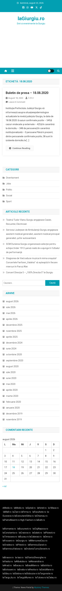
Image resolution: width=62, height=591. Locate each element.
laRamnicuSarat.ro (37, 544)
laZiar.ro (16, 512)
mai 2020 (10, 384)
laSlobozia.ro (31, 573)
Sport (9, 201)
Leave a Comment (17, 102)
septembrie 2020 (14, 360)
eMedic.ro (7, 508)
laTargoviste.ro (45, 573)
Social (9, 195)
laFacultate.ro (39, 512)
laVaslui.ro (8, 561)
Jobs (8, 183)
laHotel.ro (42, 508)
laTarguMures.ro (25, 577)
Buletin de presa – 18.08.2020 (27, 93)
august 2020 (12, 366)
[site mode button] (51, 70)
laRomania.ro (9, 528)
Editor (31, 98)
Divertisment (12, 177)
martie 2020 (12, 396)
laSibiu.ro (7, 573)
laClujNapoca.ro (40, 528)
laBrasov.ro (8, 557)
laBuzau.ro (23, 536)
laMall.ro (7, 512)
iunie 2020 (11, 378)
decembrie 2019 (14, 413)
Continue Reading (21, 148)
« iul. (5, 486)
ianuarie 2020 (13, 407)
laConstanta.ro (10, 532)
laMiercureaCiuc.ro (38, 540)
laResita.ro (33, 569)
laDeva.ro (47, 536)
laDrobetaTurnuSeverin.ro (37, 548)
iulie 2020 (11, 372)
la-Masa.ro (53, 508)
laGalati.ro (37, 532)
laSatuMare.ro (46, 569)
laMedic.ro (19, 508)
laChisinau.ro (41, 516)
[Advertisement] (31, 50)
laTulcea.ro (41, 577)
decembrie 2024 (14, 342)
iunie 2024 (11, 348)
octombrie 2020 (14, 354)
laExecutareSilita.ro (24, 516)
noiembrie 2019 (14, 419)
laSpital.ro (31, 508)
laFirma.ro (26, 512)
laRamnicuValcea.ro (13, 548)
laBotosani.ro (9, 569)
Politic (9, 189)
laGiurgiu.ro (31, 18)
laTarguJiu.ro (10, 577)
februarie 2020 (13, 402)
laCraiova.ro (25, 532)
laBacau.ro (18, 565)
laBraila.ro (22, 569)
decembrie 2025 (14, 325)
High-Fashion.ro (28, 520)
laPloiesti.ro (49, 532)
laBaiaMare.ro (32, 565)
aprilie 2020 (12, 390)
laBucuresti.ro (24, 528)
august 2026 (12, 301)
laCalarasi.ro (35, 536)
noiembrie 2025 (14, 331)
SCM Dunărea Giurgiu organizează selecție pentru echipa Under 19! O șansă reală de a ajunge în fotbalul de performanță (32, 248)
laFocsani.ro (8, 540)
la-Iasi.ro (19, 557)
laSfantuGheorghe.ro (35, 557)
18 (13, 467)
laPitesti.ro (21, 544)
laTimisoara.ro (10, 536)
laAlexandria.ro (36, 561)
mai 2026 (10, 313)
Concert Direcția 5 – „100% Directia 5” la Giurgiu (29, 272)
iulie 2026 (11, 307)
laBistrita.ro (46, 565)
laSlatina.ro (18, 573)
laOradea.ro (8, 544)
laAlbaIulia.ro (20, 561)
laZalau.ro (52, 577)
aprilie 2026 (12, 319)
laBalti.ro (40, 520)
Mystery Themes (41, 587)
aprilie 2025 (12, 337)
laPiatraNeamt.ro (11, 520)
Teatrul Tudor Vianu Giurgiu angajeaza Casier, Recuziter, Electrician (29, 222)
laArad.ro (7, 565)
